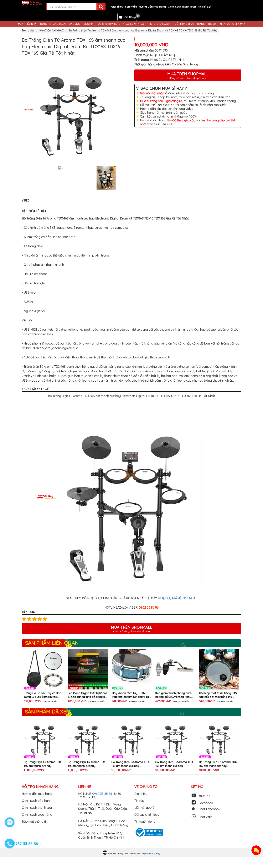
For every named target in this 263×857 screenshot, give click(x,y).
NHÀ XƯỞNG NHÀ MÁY (232, 24)
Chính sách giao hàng (37, 814)
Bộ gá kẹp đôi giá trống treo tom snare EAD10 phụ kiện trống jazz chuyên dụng (217, 695)
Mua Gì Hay (154, 853)
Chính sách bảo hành (36, 801)
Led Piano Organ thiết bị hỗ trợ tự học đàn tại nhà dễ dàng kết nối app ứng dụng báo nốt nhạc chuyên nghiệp (44, 695)
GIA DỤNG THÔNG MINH (81, 24)
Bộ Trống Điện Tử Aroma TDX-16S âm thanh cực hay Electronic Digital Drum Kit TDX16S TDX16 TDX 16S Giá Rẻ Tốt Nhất (43, 764)
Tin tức (139, 801)
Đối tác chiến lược (146, 814)
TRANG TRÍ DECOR (207, 24)
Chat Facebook (209, 809)
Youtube (204, 796)
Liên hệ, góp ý (144, 808)
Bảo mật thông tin (35, 821)
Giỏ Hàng (130, 17)
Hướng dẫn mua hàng (37, 794)
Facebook (206, 803)
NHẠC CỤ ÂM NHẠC (133, 24)
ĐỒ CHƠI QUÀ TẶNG (109, 24)
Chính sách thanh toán (38, 808)
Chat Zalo (206, 817)
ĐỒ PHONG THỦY (184, 24)
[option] (75, 109)
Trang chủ (28, 30)
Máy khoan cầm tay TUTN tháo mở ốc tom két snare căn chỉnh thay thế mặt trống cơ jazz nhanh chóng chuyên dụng (87, 695)
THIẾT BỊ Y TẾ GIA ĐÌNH (159, 24)
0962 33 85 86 (102, 794)
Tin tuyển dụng (144, 821)
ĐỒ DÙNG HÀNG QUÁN (53, 24)
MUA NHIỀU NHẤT (28, 24)
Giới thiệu (140, 794)
